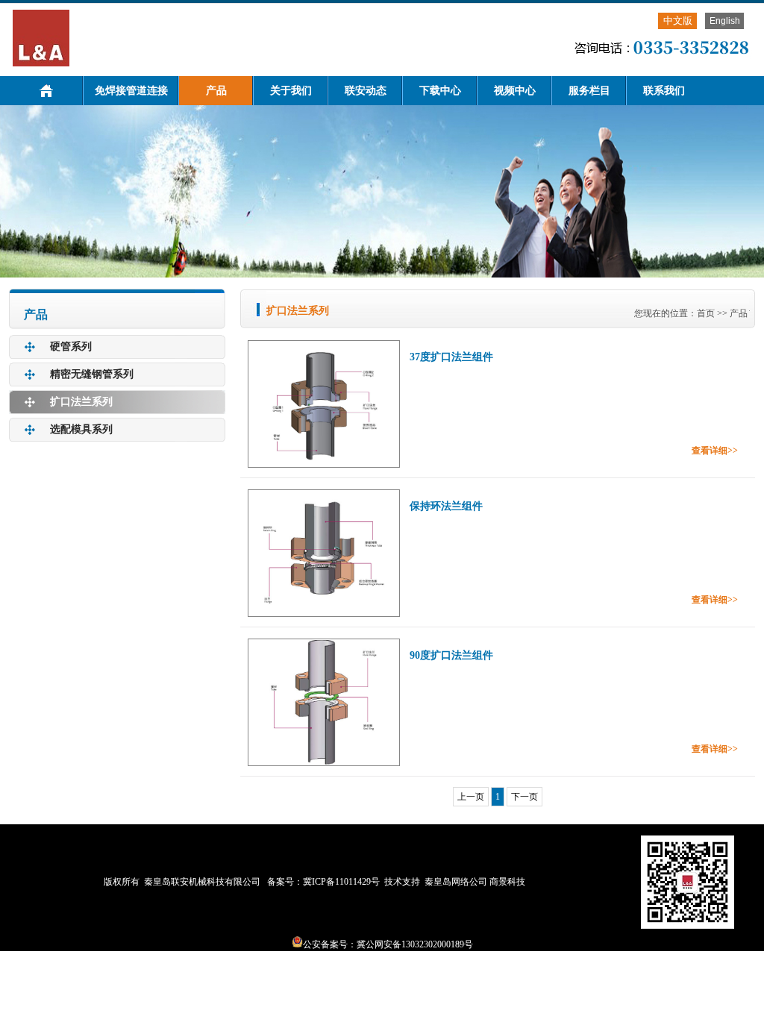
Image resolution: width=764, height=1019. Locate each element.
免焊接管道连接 (131, 90)
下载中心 (440, 90)
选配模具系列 (81, 429)
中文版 (677, 20)
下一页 (524, 796)
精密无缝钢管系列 (92, 374)
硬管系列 (71, 346)
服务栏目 (589, 90)
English (725, 21)
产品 (216, 90)
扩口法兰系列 (81, 401)
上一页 (470, 796)
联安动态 (365, 90)
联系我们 (664, 90)
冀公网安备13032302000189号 (415, 944)
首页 (706, 313)
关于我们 (291, 90)
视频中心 (515, 90)
